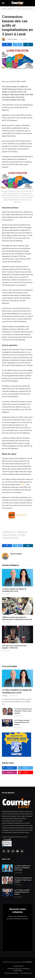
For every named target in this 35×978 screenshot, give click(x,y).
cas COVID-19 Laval (9, 532)
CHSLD (23, 484)
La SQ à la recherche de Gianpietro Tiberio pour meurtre (23, 711)
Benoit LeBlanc (12, 39)
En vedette (21, 535)
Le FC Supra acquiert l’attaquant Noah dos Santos (22, 722)
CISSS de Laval (22, 532)
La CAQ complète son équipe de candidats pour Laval (14, 590)
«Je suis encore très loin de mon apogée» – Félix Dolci (14, 647)
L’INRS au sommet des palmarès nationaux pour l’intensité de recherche (17, 618)
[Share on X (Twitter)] (17, 44)
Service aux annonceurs (12, 973)
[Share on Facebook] (7, 44)
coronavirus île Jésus (9, 535)
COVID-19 (10, 8)
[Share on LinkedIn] (28, 44)
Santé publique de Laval (10, 538)
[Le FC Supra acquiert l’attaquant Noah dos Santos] (7, 722)
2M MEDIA (29, 962)
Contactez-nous (18, 966)
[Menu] (3, 3)
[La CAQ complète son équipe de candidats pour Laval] (17, 577)
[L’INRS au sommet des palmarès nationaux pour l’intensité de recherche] (17, 606)
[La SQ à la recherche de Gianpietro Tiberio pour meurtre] (7, 711)
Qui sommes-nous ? (27, 973)
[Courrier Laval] (17, 3)
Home (4, 8)
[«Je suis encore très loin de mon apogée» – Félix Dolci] (17, 634)
